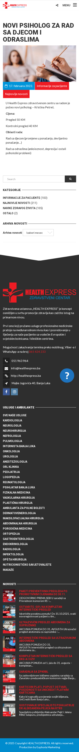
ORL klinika (11, 466)
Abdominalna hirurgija (20, 523)
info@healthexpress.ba (25, 368)
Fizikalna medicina (16, 492)
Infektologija (13, 554)
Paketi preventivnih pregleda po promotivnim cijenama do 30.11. (43, 593)
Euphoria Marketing (48, 747)
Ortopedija (11, 533)
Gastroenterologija (18, 538)
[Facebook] (6, 392)
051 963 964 (20, 360)
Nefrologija (12, 435)
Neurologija (12, 425)
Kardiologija (12, 420)
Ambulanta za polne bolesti (24, 508)
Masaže (8, 569)
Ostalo (8, 213)
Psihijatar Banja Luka (19, 487)
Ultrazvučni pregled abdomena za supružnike (44, 624)
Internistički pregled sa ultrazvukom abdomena (47, 639)
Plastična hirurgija (17, 502)
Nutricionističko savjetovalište (27, 564)
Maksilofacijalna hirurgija (23, 518)
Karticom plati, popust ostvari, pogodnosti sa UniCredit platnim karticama (44, 689)
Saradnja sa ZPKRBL (33, 671)
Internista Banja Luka (19, 446)
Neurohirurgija (14, 430)
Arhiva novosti (12, 232)
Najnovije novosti (16, 203)
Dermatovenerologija (19, 513)
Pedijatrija (11, 471)
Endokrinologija (15, 544)
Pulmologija (12, 441)
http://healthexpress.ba (26, 375)
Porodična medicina (17, 528)
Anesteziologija (15, 461)
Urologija (10, 456)
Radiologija (11, 549)
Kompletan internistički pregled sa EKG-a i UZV (45, 657)
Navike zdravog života (19, 208)
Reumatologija (14, 482)
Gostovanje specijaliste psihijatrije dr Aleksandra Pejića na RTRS (46, 707)
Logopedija (11, 477)
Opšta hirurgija (14, 559)
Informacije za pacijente (21, 197)
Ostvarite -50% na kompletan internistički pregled (40, 608)
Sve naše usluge (14, 415)
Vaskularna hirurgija (19, 497)
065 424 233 (37, 351)
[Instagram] (14, 392)
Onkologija (11, 451)
